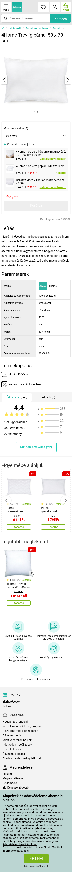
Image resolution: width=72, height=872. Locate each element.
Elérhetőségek (11, 701)
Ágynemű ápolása (14, 753)
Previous (7, 500)
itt (21, 850)
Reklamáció (10, 783)
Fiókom (7, 773)
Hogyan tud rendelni (15, 721)
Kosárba (61, 172)
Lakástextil (15, 28)
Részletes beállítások (36, 866)
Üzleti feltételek (12, 749)
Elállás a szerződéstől (16, 787)
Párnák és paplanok (37, 28)
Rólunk (7, 706)
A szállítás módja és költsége (20, 730)
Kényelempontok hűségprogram (22, 726)
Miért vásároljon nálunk (17, 740)
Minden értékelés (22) (36, 447)
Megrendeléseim (13, 778)
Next (65, 500)
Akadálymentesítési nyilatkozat (22, 758)
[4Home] (4, 28)
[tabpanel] (36, 79)
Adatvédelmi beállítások (17, 744)
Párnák (57, 28)
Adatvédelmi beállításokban (20, 844)
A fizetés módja (12, 735)
